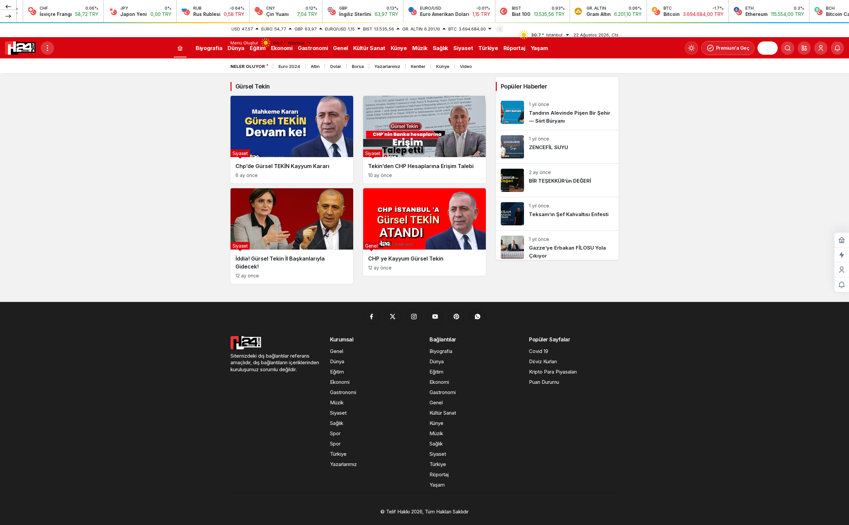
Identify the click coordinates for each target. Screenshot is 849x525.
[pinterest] (456, 316)
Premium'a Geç (733, 48)
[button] (804, 48)
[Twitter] (393, 316)
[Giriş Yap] (820, 48)
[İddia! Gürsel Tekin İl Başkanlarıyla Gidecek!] (291, 236)
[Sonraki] (8, 16)
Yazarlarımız (387, 66)
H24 (767, 48)
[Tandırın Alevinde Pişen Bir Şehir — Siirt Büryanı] (557, 113)
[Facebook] (371, 316)
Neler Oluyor (247, 66)
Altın (315, 66)
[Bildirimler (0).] (841, 284)
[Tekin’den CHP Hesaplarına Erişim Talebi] (424, 139)
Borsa (358, 66)
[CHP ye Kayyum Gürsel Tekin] (424, 232)
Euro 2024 (289, 66)
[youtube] (435, 316)
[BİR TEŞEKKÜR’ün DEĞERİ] (557, 180)
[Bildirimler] (837, 48)
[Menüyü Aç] (47, 48)
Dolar (335, 66)
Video (466, 66)
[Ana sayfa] (180, 48)
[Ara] (787, 48)
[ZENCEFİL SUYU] (557, 146)
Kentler (418, 66)
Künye (442, 66)
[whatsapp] (478, 316)
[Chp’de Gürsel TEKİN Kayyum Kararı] (291, 139)
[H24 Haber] (20, 47)
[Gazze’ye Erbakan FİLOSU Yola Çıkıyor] (557, 245)
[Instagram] (414, 316)
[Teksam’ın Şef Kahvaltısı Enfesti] (557, 213)
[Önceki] (8, 6)
